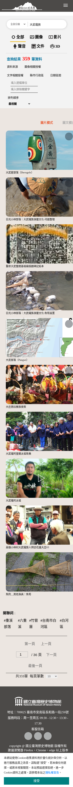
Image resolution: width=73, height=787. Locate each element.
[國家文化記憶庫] (22, 9)
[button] (63, 24)
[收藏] (69, 136)
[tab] (42, 123)
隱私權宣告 (52, 772)
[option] (18, 37)
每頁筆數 (37, 676)
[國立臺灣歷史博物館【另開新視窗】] (38, 702)
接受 (36, 780)
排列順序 (13, 97)
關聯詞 (8, 613)
